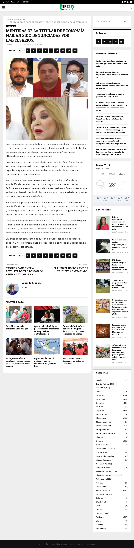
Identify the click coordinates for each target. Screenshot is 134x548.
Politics (99, 483)
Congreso (100, 399)
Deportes (100, 410)
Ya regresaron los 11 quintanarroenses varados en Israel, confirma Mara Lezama (19, 362)
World (98, 521)
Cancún (99, 388)
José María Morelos (105, 456)
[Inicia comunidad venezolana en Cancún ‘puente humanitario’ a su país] (103, 223)
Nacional (100, 464)
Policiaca (100, 479)
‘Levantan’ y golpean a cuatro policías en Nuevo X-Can (119, 284)
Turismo (100, 517)
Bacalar (99, 380)
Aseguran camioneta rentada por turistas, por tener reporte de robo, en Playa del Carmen (111, 151)
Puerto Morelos (103, 490)
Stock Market (102, 502)
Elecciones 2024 (103, 426)
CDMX (98, 391)
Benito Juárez (102, 384)
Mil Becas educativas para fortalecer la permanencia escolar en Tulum (112, 85)
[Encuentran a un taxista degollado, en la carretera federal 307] (103, 246)
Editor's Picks (102, 414)
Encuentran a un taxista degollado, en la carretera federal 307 (112, 74)
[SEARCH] (125, 21)
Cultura (99, 407)
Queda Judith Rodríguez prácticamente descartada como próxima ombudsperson (46, 330)
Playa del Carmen (104, 471)
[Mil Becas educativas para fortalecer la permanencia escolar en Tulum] (103, 266)
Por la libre (101, 487)
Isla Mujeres (101, 452)
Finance (99, 437)
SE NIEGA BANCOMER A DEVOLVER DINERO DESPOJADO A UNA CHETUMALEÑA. (24, 271)
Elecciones (101, 418)
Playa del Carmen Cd (105, 475)
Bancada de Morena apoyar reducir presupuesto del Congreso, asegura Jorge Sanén (111, 140)
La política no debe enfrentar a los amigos (17, 327)
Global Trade (102, 445)
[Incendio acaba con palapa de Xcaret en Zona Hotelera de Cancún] (103, 331)
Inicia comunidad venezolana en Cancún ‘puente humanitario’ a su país (111, 63)
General (99, 441)
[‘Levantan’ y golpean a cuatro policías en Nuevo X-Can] (103, 286)
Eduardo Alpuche (15, 44)
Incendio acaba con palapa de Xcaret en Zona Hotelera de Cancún (109, 118)
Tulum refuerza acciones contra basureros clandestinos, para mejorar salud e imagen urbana (111, 129)
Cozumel (100, 403)
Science (99, 498)
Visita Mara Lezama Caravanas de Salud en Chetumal (73, 361)
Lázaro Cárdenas (103, 460)
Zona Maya (101, 528)
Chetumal (100, 395)
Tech (98, 506)
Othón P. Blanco (103, 468)
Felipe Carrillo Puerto (105, 433)
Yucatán (99, 525)
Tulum (99, 509)
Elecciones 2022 (103, 422)
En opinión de (102, 429)
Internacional (102, 449)
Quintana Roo (11, 26)
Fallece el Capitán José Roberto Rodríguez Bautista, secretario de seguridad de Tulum (74, 330)
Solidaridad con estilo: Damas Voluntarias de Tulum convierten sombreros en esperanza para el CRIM (120, 307)
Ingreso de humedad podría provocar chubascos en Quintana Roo (45, 362)
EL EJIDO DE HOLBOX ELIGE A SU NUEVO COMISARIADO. (71, 270)
